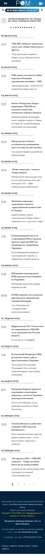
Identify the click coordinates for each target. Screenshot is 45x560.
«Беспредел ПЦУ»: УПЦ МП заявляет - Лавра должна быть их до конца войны (26, 461)
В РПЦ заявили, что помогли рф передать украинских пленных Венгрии (26, 298)
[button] (11, 28)
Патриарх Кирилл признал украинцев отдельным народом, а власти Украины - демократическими (27, 394)
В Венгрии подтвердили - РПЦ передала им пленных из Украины (26, 276)
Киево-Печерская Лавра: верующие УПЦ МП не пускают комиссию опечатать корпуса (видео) (26, 108)
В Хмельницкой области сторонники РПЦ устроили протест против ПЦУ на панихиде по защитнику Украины (26, 242)
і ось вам (25, 531)
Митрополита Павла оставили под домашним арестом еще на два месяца (26, 144)
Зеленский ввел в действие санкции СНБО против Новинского (26, 427)
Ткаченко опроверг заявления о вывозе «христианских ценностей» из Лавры (26, 206)
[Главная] (23, 3)
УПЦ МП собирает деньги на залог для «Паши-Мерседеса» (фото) (27, 47)
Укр (5, 3)
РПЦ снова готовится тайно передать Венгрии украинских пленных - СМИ (26, 78)
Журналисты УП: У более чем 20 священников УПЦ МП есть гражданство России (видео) (27, 331)
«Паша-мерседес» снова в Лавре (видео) (25, 171)
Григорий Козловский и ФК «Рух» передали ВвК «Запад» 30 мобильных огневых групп (24, 20)
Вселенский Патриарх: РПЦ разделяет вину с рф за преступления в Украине (26, 357)
